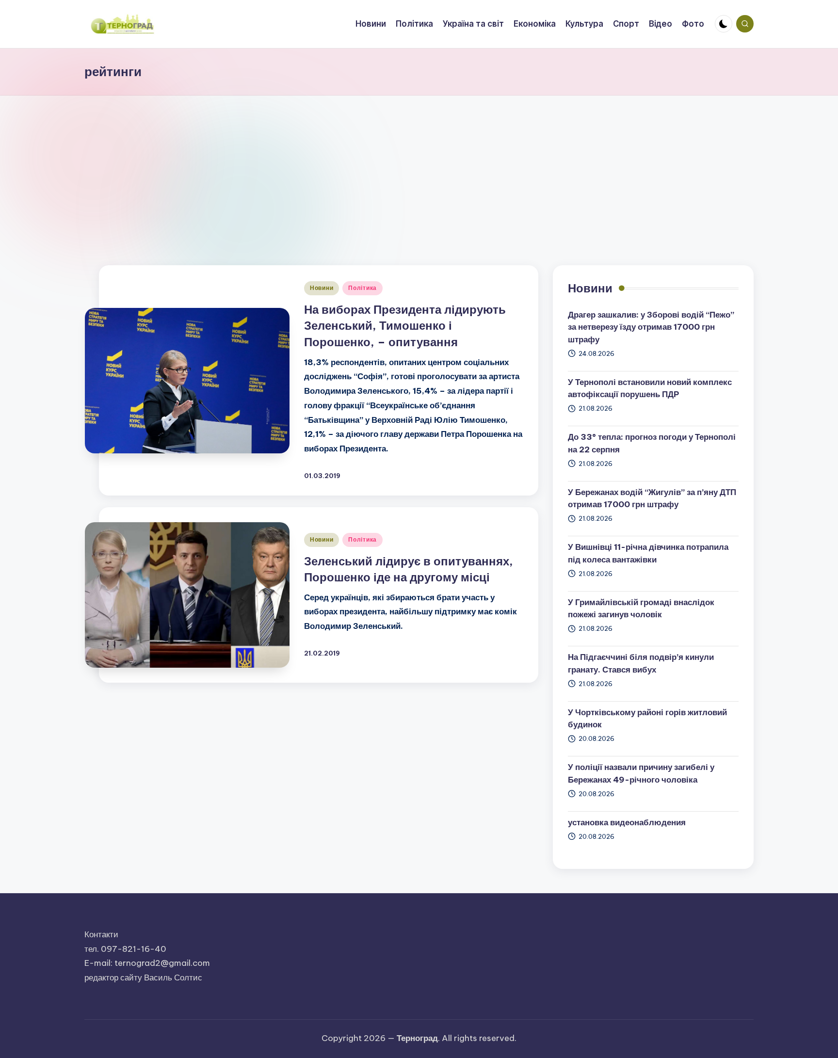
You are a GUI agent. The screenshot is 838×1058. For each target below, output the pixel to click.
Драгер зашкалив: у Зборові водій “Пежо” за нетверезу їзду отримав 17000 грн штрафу (651, 327)
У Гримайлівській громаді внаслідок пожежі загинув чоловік (641, 608)
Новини (321, 287)
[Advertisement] (419, 168)
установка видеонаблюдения (627, 822)
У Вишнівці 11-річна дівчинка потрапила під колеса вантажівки (648, 553)
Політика (362, 287)
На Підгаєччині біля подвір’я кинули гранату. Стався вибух (641, 663)
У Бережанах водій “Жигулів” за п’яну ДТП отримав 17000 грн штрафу (652, 498)
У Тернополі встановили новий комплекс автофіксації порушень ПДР (650, 388)
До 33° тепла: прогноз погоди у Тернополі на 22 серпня (652, 443)
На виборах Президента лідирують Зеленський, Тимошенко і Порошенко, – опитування (405, 325)
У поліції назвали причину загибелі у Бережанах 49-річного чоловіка (641, 773)
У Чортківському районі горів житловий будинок (647, 718)
